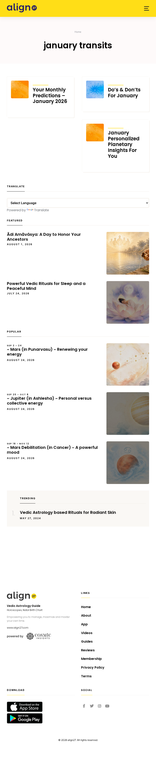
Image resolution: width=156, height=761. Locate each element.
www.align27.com (17, 627)
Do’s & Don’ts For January (124, 93)
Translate (41, 210)
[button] (146, 8)
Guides (87, 641)
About (86, 615)
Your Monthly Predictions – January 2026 (50, 95)
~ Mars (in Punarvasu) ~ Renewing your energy (47, 350)
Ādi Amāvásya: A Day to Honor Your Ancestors (44, 237)
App (84, 624)
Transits (40, 82)
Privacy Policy (92, 667)
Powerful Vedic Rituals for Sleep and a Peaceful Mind (46, 286)
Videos (86, 633)
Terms (86, 676)
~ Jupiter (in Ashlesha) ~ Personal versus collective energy (49, 399)
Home (78, 31)
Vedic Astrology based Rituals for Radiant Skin (68, 512)
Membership (91, 658)
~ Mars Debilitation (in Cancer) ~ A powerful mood (52, 449)
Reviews (88, 650)
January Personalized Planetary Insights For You (124, 144)
